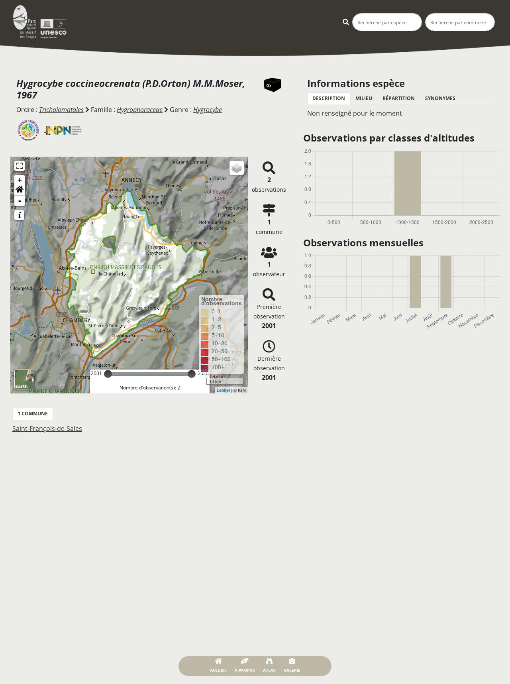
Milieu (363, 98)
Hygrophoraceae (140, 109)
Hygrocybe (207, 109)
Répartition (398, 98)
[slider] (108, 374)
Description (328, 98)
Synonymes (440, 98)
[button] (19, 190)
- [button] (20, 201)
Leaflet (223, 390)
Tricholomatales (61, 109)
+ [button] (20, 180)
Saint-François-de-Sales (47, 428)
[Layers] (237, 168)
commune (33, 413)
